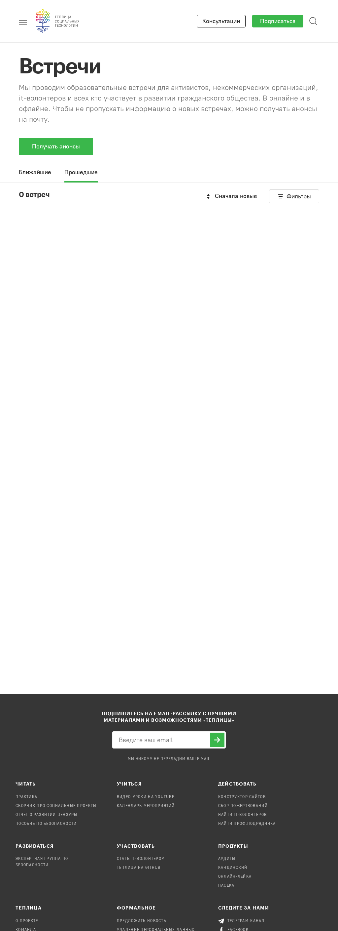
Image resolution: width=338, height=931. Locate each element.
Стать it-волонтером (141, 859)
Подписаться (277, 21)
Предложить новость (141, 921)
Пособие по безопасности (46, 824)
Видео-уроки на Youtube (145, 797)
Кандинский (233, 868)
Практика (26, 797)
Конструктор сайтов (242, 797)
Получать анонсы (56, 146)
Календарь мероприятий (146, 806)
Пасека (226, 886)
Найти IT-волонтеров (242, 815)
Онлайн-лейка (235, 877)
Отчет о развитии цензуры (47, 815)
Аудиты (227, 859)
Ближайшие (35, 172)
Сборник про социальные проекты (56, 806)
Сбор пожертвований (243, 806)
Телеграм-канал (246, 921)
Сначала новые (236, 196)
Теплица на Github (139, 868)
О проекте (27, 921)
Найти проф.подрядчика (247, 824)
